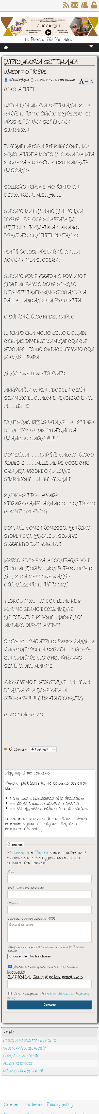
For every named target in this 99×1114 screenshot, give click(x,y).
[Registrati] (85, 6)
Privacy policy (60, 1104)
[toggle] (91, 49)
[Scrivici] (75, 6)
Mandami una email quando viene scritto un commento (45, 967)
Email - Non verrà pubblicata (25, 887)
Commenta (69, 79)
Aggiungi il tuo (44, 749)
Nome (10, 872)
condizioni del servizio (59, 994)
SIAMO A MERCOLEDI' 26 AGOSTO (29, 1041)
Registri (41, 852)
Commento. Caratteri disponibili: (31, 918)
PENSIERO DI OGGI (17, 1064)
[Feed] (66, 6)
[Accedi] (94, 6)
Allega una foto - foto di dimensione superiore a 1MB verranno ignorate (46, 949)
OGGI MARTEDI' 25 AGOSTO (24, 1048)
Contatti (11, 1104)
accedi (19, 852)
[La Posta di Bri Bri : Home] (49, 34)
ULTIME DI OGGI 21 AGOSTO (23, 1071)
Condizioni (32, 1104)
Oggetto (12, 903)
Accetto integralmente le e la (48, 995)
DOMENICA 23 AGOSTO (21, 1056)
